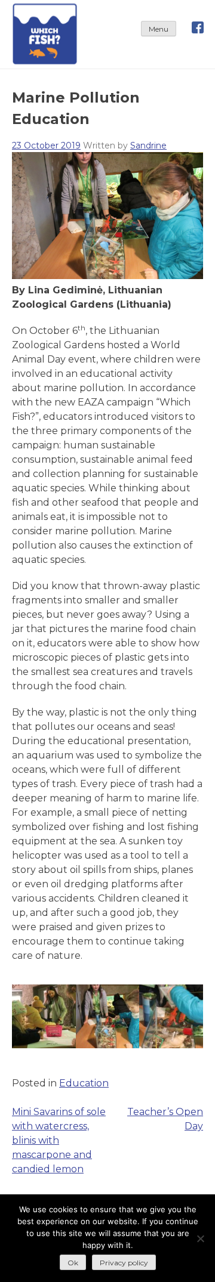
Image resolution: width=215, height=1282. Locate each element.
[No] (200, 1238)
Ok (72, 1262)
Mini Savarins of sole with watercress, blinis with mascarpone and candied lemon (59, 1140)
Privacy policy (124, 1262)
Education (84, 1083)
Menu (158, 28)
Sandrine (148, 145)
